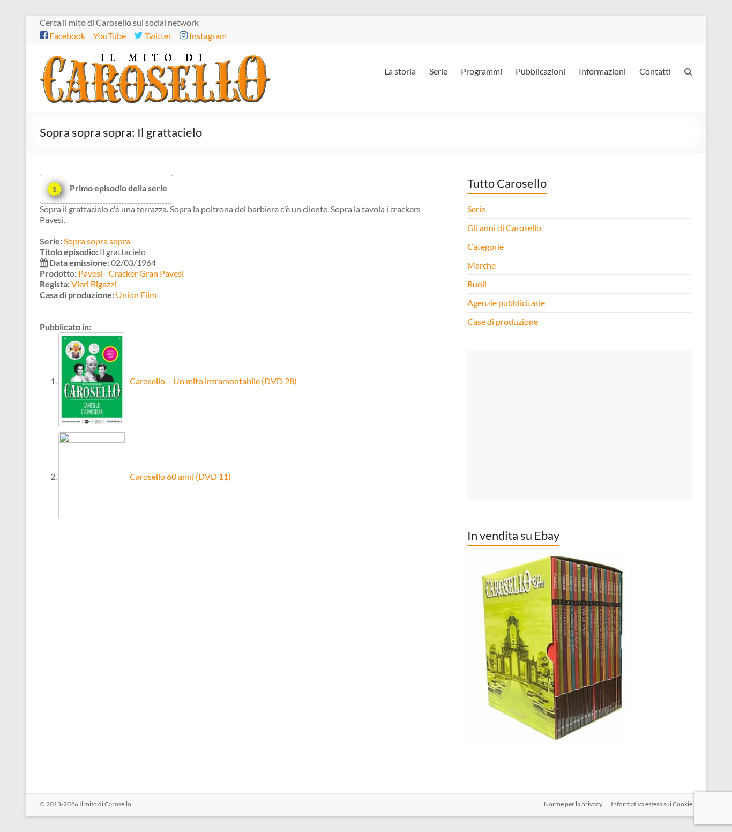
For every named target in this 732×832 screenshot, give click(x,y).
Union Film (136, 294)
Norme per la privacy (573, 804)
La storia (400, 71)
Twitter (157, 36)
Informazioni (602, 71)
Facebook (66, 36)
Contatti (655, 71)
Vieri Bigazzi (93, 284)
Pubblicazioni (540, 71)
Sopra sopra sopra (97, 241)
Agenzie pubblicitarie (507, 303)
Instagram (207, 36)
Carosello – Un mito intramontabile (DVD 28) (212, 381)
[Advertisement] (579, 425)
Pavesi (90, 273)
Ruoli (477, 284)
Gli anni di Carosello (504, 227)
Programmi (481, 71)
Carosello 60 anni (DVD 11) (179, 476)
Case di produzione (503, 321)
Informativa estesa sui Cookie (651, 804)
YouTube (109, 36)
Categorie (486, 246)
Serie (438, 71)
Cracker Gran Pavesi (146, 273)
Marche (481, 265)
